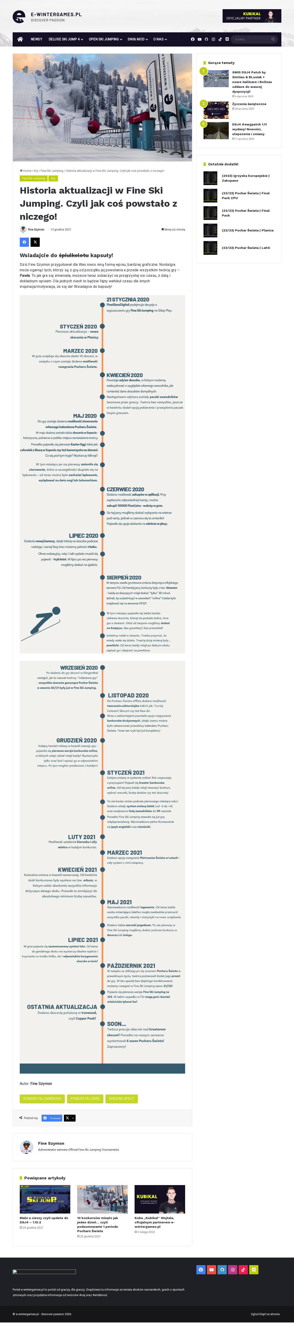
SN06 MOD (136, 39)
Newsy (36, 39)
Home (27, 170)
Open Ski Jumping (104, 39)
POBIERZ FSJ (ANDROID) (42, 1098)
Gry (36, 170)
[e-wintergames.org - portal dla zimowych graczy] (47, 16)
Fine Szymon (36, 229)
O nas (158, 39)
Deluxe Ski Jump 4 (64, 39)
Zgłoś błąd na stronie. (265, 1314)
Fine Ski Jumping (52, 170)
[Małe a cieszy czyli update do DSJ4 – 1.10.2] (45, 1199)
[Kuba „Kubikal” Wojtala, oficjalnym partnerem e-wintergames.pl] (160, 1199)
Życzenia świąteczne (249, 104)
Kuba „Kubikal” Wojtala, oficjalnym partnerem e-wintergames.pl (155, 1222)
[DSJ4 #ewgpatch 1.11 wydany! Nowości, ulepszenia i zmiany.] (216, 130)
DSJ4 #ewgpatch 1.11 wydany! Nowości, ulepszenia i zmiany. (249, 129)
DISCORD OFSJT (121, 1098)
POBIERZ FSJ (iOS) (85, 1098)
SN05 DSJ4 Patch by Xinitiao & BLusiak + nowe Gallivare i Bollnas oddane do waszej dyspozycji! (252, 81)
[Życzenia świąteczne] (216, 110)
